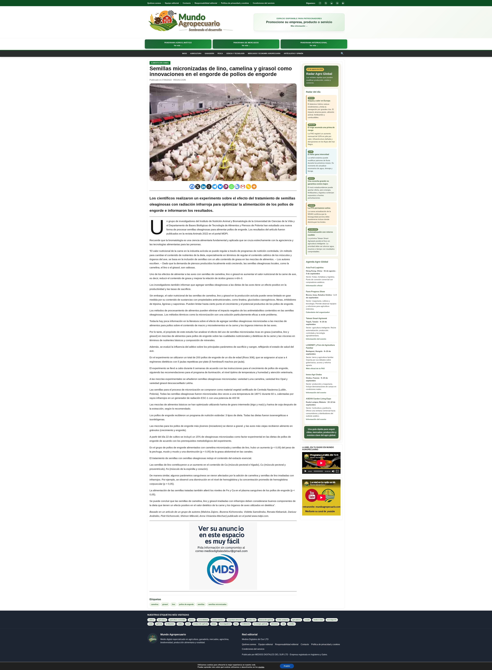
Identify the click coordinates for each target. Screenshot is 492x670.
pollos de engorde (186, 604)
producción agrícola (200, 624)
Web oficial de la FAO (315, 368)
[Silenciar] (333, 471)
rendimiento (245, 624)
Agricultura (195, 53)
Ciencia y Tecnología (235, 53)
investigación (332, 620)
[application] (321, 463)
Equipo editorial (172, 3)
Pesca (220, 53)
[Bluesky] (220, 186)
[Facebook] (192, 186)
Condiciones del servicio (264, 3)
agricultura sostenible (177, 620)
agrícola (159, 624)
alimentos (274, 624)
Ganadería (209, 53)
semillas (201, 604)
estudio (307, 620)
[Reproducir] (305, 471)
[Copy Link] (248, 186)
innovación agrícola (266, 620)
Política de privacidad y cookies (235, 3)
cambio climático (218, 620)
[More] (254, 186)
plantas (191, 620)
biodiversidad (318, 620)
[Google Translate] (237, 186)
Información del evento (316, 339)
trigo (236, 624)
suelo (151, 624)
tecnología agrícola (260, 624)
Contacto (187, 3)
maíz (188, 624)
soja (283, 624)
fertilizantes (170, 624)
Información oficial (314, 286)
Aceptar (287, 666)
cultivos (151, 620)
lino (173, 604)
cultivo (180, 624)
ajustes (261, 667)
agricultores (296, 620)
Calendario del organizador (318, 312)
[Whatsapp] (231, 186)
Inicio (184, 53)
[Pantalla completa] (337, 471)
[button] (178, 44)
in (337, 3)
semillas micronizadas (217, 604)
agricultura (162, 620)
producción (251, 620)
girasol (165, 604)
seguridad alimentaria (236, 620)
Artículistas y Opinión (293, 53)
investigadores (225, 624)
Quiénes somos (154, 3)
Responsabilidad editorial (206, 3)
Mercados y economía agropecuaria (264, 53)
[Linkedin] (203, 186)
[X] (197, 186)
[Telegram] (214, 186)
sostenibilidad (203, 620)
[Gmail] (242, 186)
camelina (154, 604)
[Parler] (225, 186)
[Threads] (209, 186)
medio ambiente (282, 620)
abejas (213, 624)
